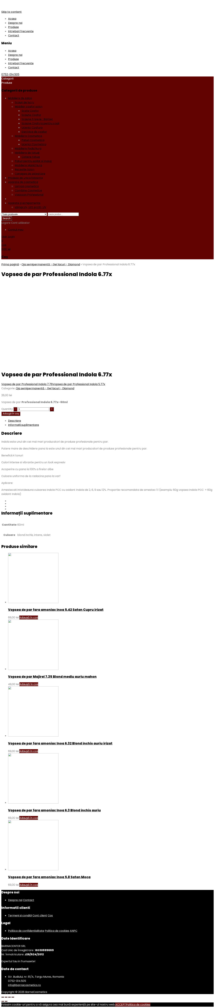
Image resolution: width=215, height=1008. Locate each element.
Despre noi (15, 23)
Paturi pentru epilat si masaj (33, 161)
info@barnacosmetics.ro (24, 985)
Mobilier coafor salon (28, 107)
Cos (50, 915)
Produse (13, 27)
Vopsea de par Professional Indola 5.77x (79, 384)
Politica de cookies (57, 931)
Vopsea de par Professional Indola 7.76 (27, 384)
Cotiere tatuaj (31, 157)
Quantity (7, 409)
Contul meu (15, 230)
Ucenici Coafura (32, 127)
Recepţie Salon (24, 169)
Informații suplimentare (23, 425)
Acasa (12, 19)
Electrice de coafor (34, 132)
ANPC (73, 931)
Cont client (39, 915)
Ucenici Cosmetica (34, 144)
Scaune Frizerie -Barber (37, 119)
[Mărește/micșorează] (12, 997)
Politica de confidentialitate (26, 931)
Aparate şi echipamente (24, 203)
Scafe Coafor (30, 111)
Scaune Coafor (31, 115)
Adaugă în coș (11, 413)
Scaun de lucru (24, 102)
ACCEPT (120, 1004)
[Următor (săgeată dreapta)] (6, 1001)
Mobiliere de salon (20, 98)
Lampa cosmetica (27, 186)
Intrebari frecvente (21, 31)
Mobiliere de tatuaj (27, 153)
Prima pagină (10, 264)
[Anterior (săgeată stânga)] (2, 1001)
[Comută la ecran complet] (9, 997)
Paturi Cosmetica (33, 140)
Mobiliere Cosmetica (28, 136)
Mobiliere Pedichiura (28, 148)
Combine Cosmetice (28, 190)
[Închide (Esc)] (2, 997)
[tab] (111, 421)
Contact (13, 35)
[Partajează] (6, 997)
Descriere (14, 421)
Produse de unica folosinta (25, 178)
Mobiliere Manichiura (28, 165)
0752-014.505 (10, 74)
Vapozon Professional (29, 195)
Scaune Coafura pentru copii (40, 123)
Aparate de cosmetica (23, 182)
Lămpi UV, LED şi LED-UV (30, 207)
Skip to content (11, 12)
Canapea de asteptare (30, 174)
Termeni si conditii (20, 915)
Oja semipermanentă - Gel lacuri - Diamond (37, 199)
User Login (8, 236)
